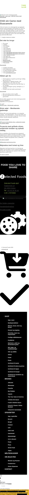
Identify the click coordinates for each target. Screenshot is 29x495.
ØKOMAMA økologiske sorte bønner (15, 53)
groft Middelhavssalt (11, 72)
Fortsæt (3, 485)
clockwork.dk (4, 249)
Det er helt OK (3, 491)
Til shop (9, 483)
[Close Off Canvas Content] (1, 476)
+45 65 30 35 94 (13, 190)
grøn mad (7, 16)
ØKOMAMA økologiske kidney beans (15, 52)
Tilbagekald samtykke (22, 494)
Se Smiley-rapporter (7, 203)
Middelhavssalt (6, 60)
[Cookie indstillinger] (13, 234)
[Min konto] (24, 3)
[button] (27, 488)
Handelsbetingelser (7, 206)
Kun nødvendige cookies (13, 491)
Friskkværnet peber (7, 61)
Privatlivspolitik (5, 210)
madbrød (6, 100)
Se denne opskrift (4, 119)
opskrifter (2, 16)
